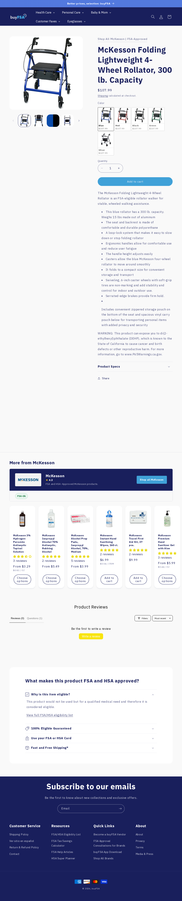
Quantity (102, 160)
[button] (153, 17)
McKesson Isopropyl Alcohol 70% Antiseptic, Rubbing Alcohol (50, 543)
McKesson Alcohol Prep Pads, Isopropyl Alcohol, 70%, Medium (80, 543)
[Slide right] (79, 121)
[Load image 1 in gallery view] (24, 120)
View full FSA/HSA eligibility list (49, 715)
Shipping (103, 95)
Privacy (140, 841)
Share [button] (105, 378)
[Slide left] (13, 121)
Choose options (22, 579)
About (139, 834)
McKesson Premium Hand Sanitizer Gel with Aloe (166, 542)
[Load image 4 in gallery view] (67, 120)
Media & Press (144, 854)
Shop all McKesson (152, 479)
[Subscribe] (120, 808)
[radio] (106, 119)
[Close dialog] (91, 825)
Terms (140, 847)
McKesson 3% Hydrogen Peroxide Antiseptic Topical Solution (22, 543)
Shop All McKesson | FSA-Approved (122, 39)
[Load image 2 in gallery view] (39, 120)
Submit (63, 876)
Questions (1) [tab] (34, 618)
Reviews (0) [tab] (17, 618)
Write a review (91, 636)
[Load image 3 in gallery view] (53, 120)
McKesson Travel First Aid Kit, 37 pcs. (136, 540)
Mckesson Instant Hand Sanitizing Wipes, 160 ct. (109, 540)
